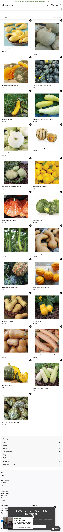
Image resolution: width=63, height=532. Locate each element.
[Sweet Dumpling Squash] (47, 138)
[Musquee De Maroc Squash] (16, 275)
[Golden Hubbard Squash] (16, 208)
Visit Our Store (5, 491)
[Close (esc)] (54, 507)
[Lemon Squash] (47, 309)
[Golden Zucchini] (16, 107)
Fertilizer (3, 478)
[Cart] (57, 5)
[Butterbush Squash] (16, 309)
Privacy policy (5, 493)
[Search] (61, 9)
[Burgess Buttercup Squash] (16, 73)
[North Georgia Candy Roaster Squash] (47, 342)
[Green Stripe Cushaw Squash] (16, 410)
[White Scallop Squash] (16, 140)
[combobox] (31, 9)
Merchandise (5, 480)
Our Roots (4, 489)
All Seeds (3, 476)
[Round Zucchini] (47, 208)
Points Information (6, 498)
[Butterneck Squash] (47, 241)
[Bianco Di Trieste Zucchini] (47, 376)
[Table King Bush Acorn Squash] (47, 73)
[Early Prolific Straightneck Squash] (47, 107)
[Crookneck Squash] (16, 36)
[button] (33, 516)
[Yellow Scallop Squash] (47, 174)
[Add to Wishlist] (4, 23)
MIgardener (7, 5)
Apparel (3, 482)
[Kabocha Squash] (16, 375)
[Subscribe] (45, 526)
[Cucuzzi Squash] (16, 241)
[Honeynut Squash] (16, 342)
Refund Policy (5, 495)
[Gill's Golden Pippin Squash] (47, 275)
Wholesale (4, 500)
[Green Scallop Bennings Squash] (16, 174)
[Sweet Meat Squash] (47, 38)
